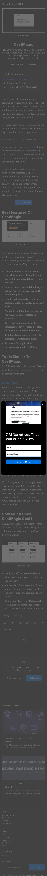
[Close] (42, 404)
